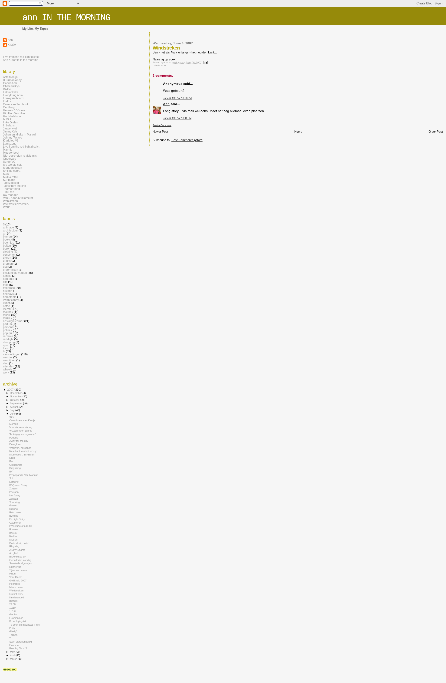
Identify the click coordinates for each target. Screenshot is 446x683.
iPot (11, 461)
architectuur (10, 230)
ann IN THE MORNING (66, 18)
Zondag (13, 498)
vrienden (8, 366)
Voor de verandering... (21, 427)
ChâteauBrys (11, 86)
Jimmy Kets (10, 131)
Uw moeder (10, 194)
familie (7, 275)
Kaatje (12, 44)
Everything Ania (13, 95)
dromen (8, 263)
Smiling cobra (11, 170)
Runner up (15, 566)
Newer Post (160, 131)
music (6, 315)
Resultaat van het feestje (23, 451)
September (16, 403)
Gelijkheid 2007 (17, 580)
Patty (12, 628)
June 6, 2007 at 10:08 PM (177, 98)
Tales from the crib (14, 185)
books (7, 239)
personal (8, 327)
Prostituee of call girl (20, 526)
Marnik (7, 149)
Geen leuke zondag (20, 560)
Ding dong (15, 468)
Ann (166, 104)
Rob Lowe (15, 512)
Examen (14, 645)
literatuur (8, 308)
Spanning (14, 502)
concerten (9, 254)
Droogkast (15, 444)
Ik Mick (7, 119)
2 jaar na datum (18, 570)
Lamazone (9, 143)
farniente (8, 278)
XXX (11, 417)
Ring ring (14, 546)
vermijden (9, 360)
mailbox (8, 311)
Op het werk (16, 594)
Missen (13, 539)
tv (4, 351)
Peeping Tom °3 (18, 648)
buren (6, 248)
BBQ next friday (18, 485)
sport (6, 345)
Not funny (14, 495)
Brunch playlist (17, 621)
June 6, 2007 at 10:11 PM (177, 118)
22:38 (12, 604)
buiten (7, 245)
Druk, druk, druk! (19, 543)
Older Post (436, 131)
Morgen (13, 423)
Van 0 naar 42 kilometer (18, 197)
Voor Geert (15, 577)
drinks (7, 260)
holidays (8, 293)
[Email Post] (205, 62)
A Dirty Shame (17, 549)
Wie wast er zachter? (16, 203)
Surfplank (9, 179)
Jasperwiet (10, 128)
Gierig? (13, 631)
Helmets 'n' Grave (14, 110)
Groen (12, 505)
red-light (8, 339)
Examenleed (16, 618)
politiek (7, 330)
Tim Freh (8, 191)
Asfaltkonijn (10, 77)
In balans (9, 125)
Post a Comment (162, 125)
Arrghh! (13, 553)
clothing (8, 251)
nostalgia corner (13, 321)
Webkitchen (10, 200)
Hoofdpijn (14, 583)
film (5, 281)
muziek (7, 318)
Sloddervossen (12, 167)
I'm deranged (16, 597)
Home (298, 131)
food (6, 284)
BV (11, 471)
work (163, 65)
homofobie (9, 296)
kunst (6, 302)
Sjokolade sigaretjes (20, 563)
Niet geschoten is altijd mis (20, 155)
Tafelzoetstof (11, 182)
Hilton (12, 573)
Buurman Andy (12, 80)
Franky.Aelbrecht (13, 98)
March (14, 658)
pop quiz (8, 333)
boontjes (8, 242)
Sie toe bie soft (12, 164)
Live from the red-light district (21, 56)
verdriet (8, 357)
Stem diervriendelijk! (20, 641)
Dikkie (7, 89)
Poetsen (14, 492)
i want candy (11, 299)
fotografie (9, 287)
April (13, 655)
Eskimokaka (10, 92)
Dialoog (13, 509)
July (12, 410)
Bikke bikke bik (17, 556)
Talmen (13, 635)
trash (6, 348)
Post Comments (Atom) (187, 140)
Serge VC (9, 161)
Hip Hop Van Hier (14, 113)
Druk (12, 457)
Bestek (13, 532)
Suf (11, 478)
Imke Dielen (10, 122)
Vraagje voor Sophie (20, 430)
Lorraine (14, 481)
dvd (5, 266)
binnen (7, 236)
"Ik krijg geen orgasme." (22, 434)
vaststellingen (11, 354)
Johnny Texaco (12, 137)
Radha (13, 536)
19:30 (12, 607)
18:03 (12, 611)
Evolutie (13, 515)
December (16, 393)
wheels (7, 369)
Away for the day (18, 440)
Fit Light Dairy (17, 519)
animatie (8, 227)
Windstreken (16, 590)
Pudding (13, 437)
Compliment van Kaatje (22, 420)
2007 (10, 389)
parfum (7, 324)
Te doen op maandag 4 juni (24, 624)
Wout (6, 206)
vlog (5, 363)
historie (7, 290)
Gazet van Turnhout (15, 104)
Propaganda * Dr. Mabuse (23, 475)
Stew (6, 173)
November (16, 396)
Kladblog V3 (11, 140)
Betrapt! (13, 600)
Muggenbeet (11, 152)
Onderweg (9, 158)
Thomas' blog (11, 188)
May (13, 651)
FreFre (7, 101)
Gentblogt (9, 107)
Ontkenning (15, 464)
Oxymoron (15, 522)
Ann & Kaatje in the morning (20, 59)
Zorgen (13, 488)
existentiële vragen (15, 272)
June (13, 413)
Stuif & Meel (10, 176)
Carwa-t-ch (10, 83)
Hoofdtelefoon (12, 116)
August (14, 407)
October (15, 400)
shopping (9, 342)
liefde (6, 305)
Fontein (13, 529)
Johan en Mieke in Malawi (19, 134)
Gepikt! (13, 614)
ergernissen (10, 269)
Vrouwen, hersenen (20, 447)
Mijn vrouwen (16, 587)
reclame (8, 336)
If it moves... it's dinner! (22, 454)
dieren (7, 257)
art (4, 233)
